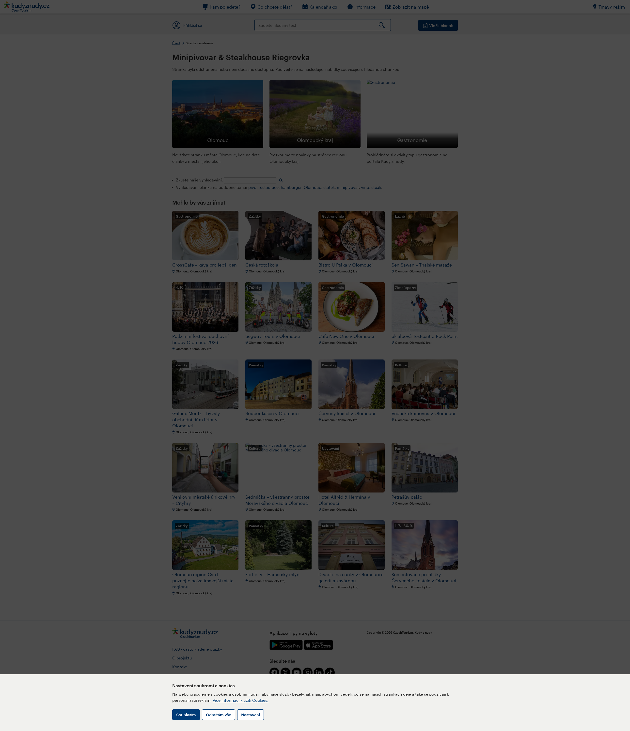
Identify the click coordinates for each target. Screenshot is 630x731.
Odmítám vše (218, 714)
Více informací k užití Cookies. (240, 700)
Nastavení (250, 714)
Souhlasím (186, 714)
